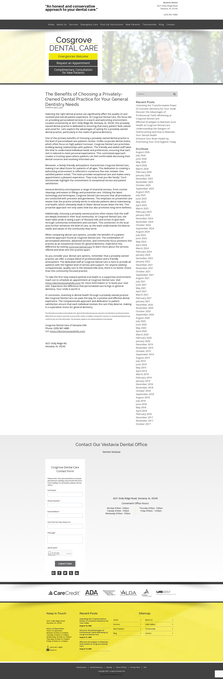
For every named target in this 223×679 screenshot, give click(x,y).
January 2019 (143, 381)
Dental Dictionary (96, 667)
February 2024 (144, 251)
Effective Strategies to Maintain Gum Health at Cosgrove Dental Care (156, 123)
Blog (161, 24)
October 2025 (143, 185)
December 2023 (144, 258)
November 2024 (144, 221)
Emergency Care (89, 24)
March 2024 (142, 248)
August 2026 (143, 152)
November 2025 (144, 182)
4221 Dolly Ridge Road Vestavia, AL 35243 (167, 7)
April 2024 (141, 245)
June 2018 (141, 404)
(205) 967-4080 (171, 14)
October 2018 (143, 390)
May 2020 (141, 327)
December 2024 (144, 218)
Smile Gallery (150, 624)
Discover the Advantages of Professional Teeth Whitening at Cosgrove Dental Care (153, 115)
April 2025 (141, 205)
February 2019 (144, 377)
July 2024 (141, 235)
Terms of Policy (121, 667)
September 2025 (145, 188)
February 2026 (144, 172)
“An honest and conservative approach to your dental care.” (71, 8)
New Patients (133, 24)
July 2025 (141, 195)
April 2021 (141, 291)
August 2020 (143, 317)
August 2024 (143, 231)
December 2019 (144, 344)
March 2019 (142, 374)
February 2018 (144, 414)
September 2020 (145, 314)
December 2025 (144, 178)
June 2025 (141, 198)
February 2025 (144, 211)
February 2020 (144, 337)
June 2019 (141, 364)
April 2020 (141, 331)
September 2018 (145, 394)
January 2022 (143, 261)
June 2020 (141, 324)
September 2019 (145, 354)
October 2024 (143, 225)
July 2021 (141, 281)
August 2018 (143, 397)
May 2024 (141, 241)
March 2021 (142, 294)
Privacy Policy (135, 667)
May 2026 (141, 162)
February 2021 (144, 298)
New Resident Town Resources (111, 674)
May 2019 (141, 367)
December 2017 (144, 417)
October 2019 (143, 351)
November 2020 (144, 307)
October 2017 (143, 424)
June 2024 (141, 238)
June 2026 (141, 158)
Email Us (53, 650)
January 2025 (143, 215)
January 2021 (143, 301)
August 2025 (143, 192)
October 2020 (143, 311)
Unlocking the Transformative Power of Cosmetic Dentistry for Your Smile (156, 107)
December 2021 (144, 264)
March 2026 (142, 168)
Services (73, 24)
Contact (171, 24)
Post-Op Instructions (111, 24)
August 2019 (143, 357)
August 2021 (143, 278)
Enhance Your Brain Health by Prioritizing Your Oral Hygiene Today (156, 140)
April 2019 (141, 371)
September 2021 (145, 274)
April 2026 (141, 165)
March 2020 (142, 334)
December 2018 (144, 384)
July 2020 (141, 321)
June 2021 (141, 284)
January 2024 (143, 254)
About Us (62, 24)
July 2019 (141, 361)
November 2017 (144, 420)
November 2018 (144, 387)
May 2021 (141, 288)
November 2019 (144, 347)
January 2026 (143, 175)
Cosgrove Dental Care (80, 246)
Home (51, 24)
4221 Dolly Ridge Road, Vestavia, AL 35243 (135, 498)
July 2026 (141, 155)
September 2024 (145, 228)
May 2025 (141, 201)
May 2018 (141, 407)
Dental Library (81, 667)
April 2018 (141, 410)
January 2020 (143, 341)
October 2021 (143, 271)
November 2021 (144, 268)
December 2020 (144, 304)
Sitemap (109, 667)
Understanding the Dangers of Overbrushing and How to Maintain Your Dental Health (155, 132)
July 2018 (141, 400)
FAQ (145, 667)
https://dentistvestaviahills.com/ (63, 283)
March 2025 (142, 208)
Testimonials (150, 24)
